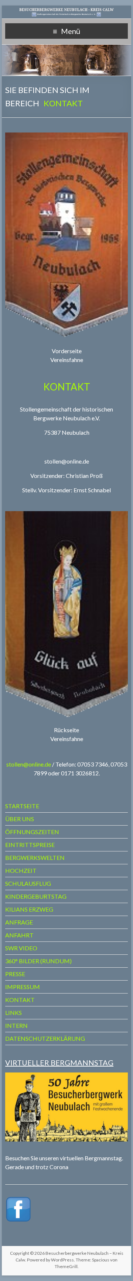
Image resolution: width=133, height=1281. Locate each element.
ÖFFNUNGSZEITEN (32, 831)
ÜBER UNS (19, 818)
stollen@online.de (28, 764)
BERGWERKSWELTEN (35, 857)
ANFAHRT (19, 935)
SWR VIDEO (21, 947)
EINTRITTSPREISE (30, 844)
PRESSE (15, 973)
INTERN (16, 1025)
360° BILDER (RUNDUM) (38, 960)
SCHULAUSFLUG (28, 883)
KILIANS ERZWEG (29, 909)
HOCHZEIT (21, 870)
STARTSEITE (22, 805)
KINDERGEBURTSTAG (35, 896)
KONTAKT (20, 999)
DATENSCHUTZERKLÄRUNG (45, 1038)
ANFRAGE (19, 922)
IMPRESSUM (22, 986)
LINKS (13, 1012)
